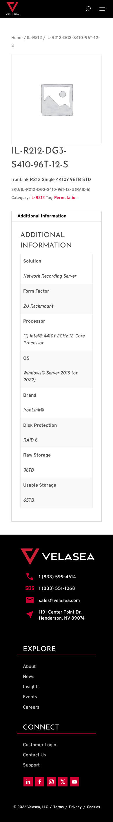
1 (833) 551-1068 (57, 589)
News (28, 677)
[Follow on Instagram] (51, 781)
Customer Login (39, 745)
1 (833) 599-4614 (57, 577)
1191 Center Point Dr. (60, 612)
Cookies (93, 807)
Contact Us (34, 755)
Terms (58, 807)
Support (31, 765)
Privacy (75, 807)
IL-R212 (34, 38)
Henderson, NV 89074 (62, 618)
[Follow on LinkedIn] (28, 781)
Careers (31, 707)
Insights (31, 687)
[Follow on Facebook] (39, 781)
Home (17, 38)
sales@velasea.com (59, 601)
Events (30, 697)
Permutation (66, 197)
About (29, 667)
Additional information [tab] (41, 216)
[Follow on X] (63, 781)
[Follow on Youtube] (74, 781)
